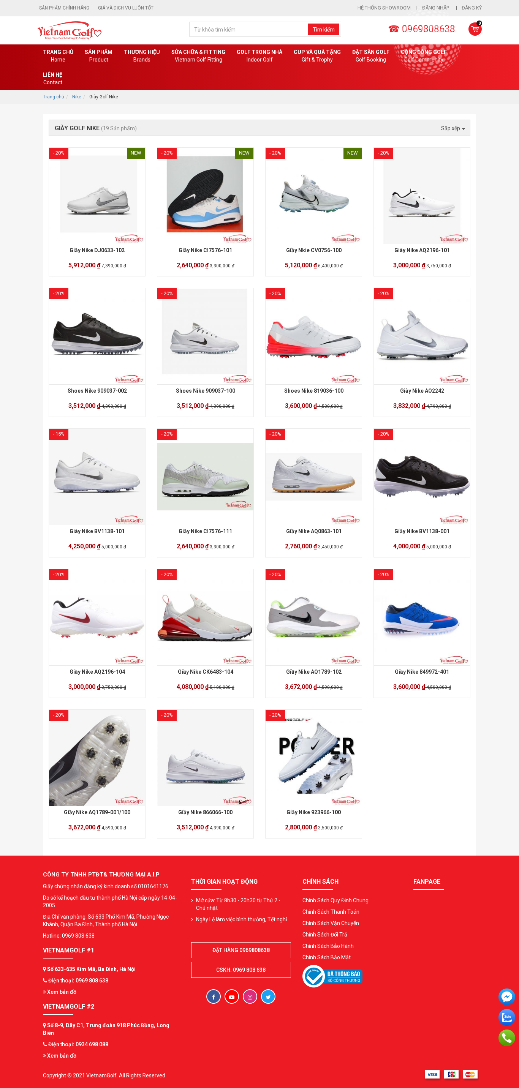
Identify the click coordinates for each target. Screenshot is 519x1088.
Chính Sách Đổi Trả (324, 935)
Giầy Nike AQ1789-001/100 (97, 812)
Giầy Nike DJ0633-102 (97, 250)
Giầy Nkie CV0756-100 (314, 250)
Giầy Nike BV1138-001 (421, 531)
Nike (76, 96)
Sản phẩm (98, 56)
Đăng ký (472, 8)
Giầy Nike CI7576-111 (205, 531)
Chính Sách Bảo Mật (326, 957)
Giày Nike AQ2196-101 (422, 250)
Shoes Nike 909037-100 (205, 391)
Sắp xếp (451, 128)
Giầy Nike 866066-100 (205, 812)
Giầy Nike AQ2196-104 (97, 672)
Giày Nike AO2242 (422, 391)
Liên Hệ (52, 78)
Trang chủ (58, 56)
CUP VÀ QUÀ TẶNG (317, 56)
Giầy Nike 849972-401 (422, 672)
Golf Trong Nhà (259, 56)
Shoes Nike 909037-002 (97, 391)
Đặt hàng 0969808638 (241, 950)
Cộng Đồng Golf (424, 56)
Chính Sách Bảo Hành (328, 946)
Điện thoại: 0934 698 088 (78, 1044)
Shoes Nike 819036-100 (313, 391)
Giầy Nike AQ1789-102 (314, 672)
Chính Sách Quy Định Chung (335, 900)
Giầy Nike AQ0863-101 (314, 531)
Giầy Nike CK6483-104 (205, 672)
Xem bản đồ (61, 992)
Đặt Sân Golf (370, 56)
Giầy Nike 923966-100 (313, 812)
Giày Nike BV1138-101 (97, 531)
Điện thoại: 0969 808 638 (78, 980)
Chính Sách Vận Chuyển (330, 923)
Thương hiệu (142, 56)
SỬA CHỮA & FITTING (198, 56)
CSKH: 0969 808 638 (241, 970)
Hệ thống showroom (384, 8)
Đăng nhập (436, 8)
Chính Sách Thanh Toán (330, 912)
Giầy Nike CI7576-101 (205, 250)
